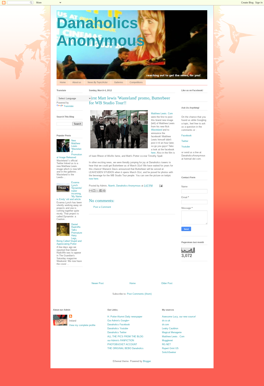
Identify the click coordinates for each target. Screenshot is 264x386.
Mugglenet (167, 340)
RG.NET (166, 344)
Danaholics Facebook (118, 324)
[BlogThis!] (94, 190)
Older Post (166, 283)
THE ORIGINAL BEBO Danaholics (125, 348)
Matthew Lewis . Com (173, 336)
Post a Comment (102, 207)
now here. (94, 178)
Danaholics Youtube (117, 328)
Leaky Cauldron (170, 328)
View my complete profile (82, 325)
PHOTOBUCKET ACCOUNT (122, 344)
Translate (68, 106)
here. (153, 152)
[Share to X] (97, 190)
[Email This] (90, 190)
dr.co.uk (166, 320)
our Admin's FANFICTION (120, 340)
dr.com (165, 324)
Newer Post (98, 283)
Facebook (186, 135)
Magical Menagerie (172, 332)
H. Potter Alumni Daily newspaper (124, 316)
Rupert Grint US (170, 348)
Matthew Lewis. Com (162, 113)
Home (63, 82)
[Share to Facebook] (101, 190)
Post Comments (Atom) (139, 294)
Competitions (136, 82)
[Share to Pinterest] (104, 190)
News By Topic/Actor (98, 82)
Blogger (147, 361)
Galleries (118, 82)
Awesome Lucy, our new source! (179, 316)
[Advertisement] (132, 246)
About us (76, 82)
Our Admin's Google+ (118, 320)
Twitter (184, 141)
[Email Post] (160, 185)
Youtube (185, 146)
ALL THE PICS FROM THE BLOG (125, 336)
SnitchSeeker (169, 352)
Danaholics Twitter (116, 332)
